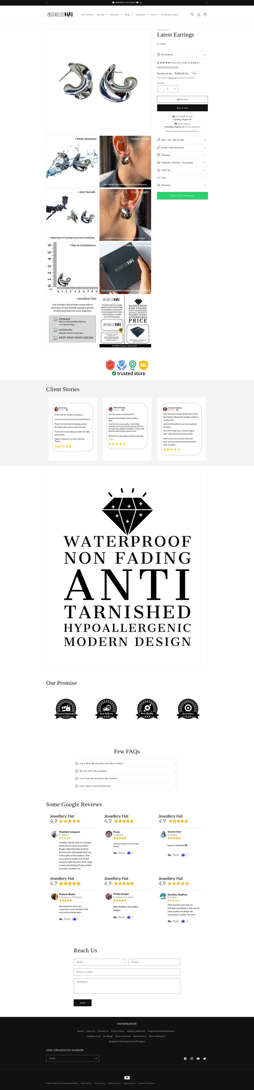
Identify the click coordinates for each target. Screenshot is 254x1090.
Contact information (146, 1083)
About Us (90, 1031)
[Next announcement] (207, 3)
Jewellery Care (93, 1036)
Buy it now (182, 107)
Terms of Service (123, 1036)
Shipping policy (129, 1083)
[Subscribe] (95, 1058)
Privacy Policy (117, 1031)
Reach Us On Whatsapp (182, 195)
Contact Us (103, 1031)
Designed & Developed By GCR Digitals (127, 1041)
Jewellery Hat (57, 1083)
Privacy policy (99, 1083)
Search (80, 1031)
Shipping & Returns (136, 1031)
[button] (101, 14)
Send (82, 1002)
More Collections (157, 1036)
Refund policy (140, 1036)
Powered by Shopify (70, 1083)
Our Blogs (107, 1036)
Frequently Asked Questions (161, 1031)
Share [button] (163, 43)
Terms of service (114, 1083)
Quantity (160, 82)
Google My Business (167, 66)
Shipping (172, 77)
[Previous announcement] (47, 3)
